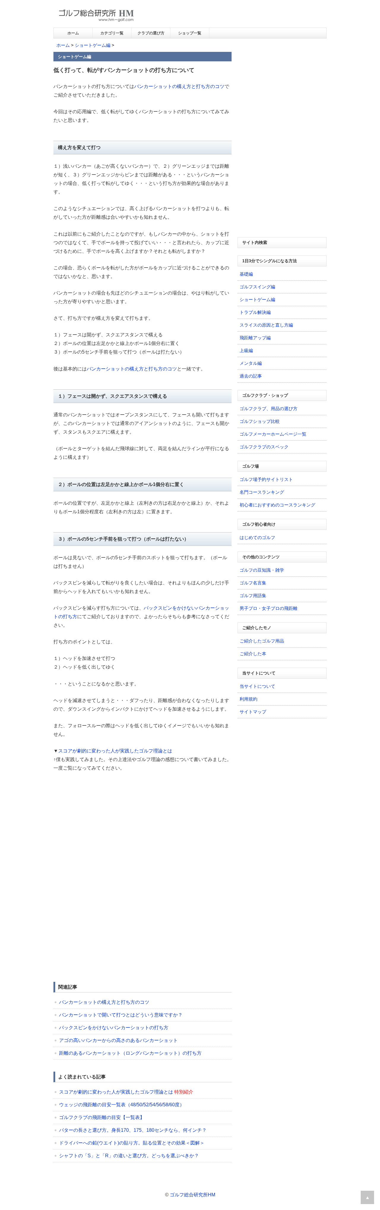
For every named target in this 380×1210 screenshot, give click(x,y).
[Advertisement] (103, 821)
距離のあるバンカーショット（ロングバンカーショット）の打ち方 (130, 1053)
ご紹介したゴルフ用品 (262, 640)
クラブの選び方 (150, 33)
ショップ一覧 (189, 33)
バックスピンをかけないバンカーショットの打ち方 (113, 1027)
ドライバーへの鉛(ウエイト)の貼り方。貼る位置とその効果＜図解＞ (132, 1142)
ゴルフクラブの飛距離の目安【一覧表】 (102, 1117)
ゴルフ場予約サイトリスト (266, 479)
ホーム (73, 33)
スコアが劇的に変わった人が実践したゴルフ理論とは (115, 750)
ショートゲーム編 (92, 45)
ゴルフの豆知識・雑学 (262, 570)
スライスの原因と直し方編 (266, 324)
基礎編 (246, 273)
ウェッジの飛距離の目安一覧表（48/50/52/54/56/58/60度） (121, 1104)
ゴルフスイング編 (257, 286)
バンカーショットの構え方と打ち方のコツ (179, 86)
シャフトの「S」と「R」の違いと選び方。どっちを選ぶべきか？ (129, 1155)
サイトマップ (253, 711)
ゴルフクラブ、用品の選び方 (268, 408)
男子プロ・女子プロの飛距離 (268, 608)
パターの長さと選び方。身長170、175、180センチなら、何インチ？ (133, 1130)
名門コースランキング (262, 492)
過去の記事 (251, 375)
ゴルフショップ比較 (260, 421)
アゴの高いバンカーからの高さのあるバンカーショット (118, 1040)
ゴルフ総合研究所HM (192, 1194)
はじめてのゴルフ (257, 537)
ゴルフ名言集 (253, 582)
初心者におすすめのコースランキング (277, 504)
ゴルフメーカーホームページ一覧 (273, 434)
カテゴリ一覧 (112, 33)
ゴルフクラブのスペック (264, 446)
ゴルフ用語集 (253, 595)
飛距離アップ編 (255, 337)
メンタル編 (251, 363)
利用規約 (248, 698)
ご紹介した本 (253, 653)
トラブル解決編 (255, 312)
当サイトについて (257, 686)
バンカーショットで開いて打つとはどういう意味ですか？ (121, 1014)
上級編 (246, 350)
